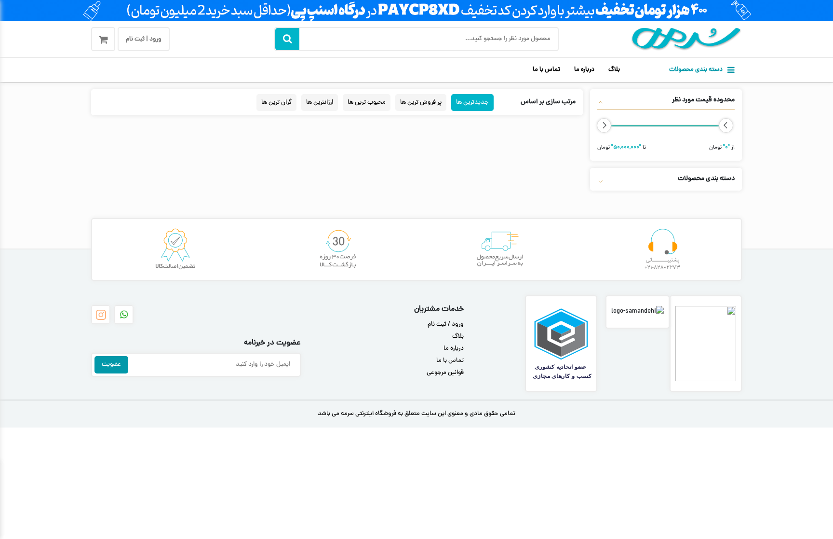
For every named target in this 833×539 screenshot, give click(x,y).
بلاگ (614, 70)
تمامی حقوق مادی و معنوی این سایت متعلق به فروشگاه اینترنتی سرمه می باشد (416, 414)
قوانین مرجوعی (445, 373)
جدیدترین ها (472, 102)
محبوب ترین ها (367, 102)
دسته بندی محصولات (696, 70)
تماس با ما (546, 70)
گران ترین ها (276, 102)
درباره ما (584, 70)
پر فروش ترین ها (421, 102)
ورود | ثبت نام (143, 39)
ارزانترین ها (319, 102)
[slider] (726, 125)
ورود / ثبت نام (446, 325)
